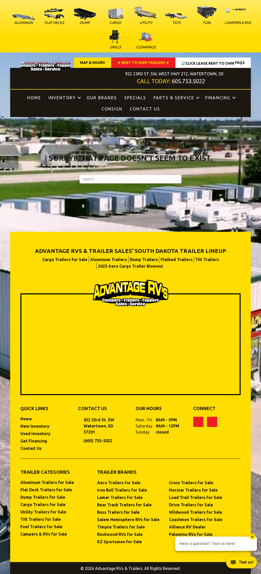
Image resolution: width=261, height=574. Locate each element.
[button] (79, 97)
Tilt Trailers (207, 259)
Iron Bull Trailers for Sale (122, 490)
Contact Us (145, 109)
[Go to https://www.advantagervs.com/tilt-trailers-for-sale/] (176, 19)
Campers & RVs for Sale (43, 534)
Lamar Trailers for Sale (120, 497)
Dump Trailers (144, 259)
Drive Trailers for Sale (191, 505)
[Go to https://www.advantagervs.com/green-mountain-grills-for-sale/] (115, 40)
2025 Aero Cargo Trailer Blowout (130, 266)
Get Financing (33, 441)
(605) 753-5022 (98, 440)
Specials (135, 97)
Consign (111, 109)
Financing (217, 97)
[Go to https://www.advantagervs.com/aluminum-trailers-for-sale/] (23, 20)
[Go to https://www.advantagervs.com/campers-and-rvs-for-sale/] (237, 17)
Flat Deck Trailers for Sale (46, 490)
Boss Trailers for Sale (118, 512)
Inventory (62, 97)
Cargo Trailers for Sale (64, 259)
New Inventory (34, 426)
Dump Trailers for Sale (42, 497)
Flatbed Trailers (176, 259)
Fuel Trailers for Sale (41, 527)
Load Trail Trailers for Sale (195, 497)
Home (34, 97)
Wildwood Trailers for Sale (195, 512)
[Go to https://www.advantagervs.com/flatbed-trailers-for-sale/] (54, 17)
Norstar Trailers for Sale (193, 490)
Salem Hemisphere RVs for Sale (128, 520)
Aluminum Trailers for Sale (47, 482)
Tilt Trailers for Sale (40, 519)
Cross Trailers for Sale (191, 483)
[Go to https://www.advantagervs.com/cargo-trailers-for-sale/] (115, 17)
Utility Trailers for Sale (43, 512)
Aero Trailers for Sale (118, 483)
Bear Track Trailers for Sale (124, 505)
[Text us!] (241, 563)
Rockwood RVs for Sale (120, 534)
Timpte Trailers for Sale (121, 527)
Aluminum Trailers (108, 259)
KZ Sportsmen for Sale (119, 542)
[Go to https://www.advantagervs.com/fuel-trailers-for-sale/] (207, 15)
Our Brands (102, 97)
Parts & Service (173, 97)
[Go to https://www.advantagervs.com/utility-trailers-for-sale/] (145, 16)
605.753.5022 (188, 81)
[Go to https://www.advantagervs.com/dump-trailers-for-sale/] (84, 17)
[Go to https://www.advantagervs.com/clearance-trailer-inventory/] (145, 40)
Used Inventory (35, 434)
